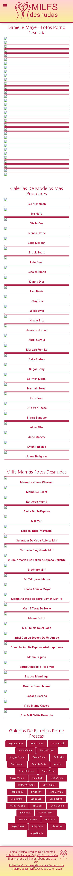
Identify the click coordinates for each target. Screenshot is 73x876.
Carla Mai (59, 757)
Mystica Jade (16, 743)
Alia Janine (16, 799)
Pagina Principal (18, 852)
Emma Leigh (57, 806)
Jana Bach (37, 778)
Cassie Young (17, 778)
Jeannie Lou (17, 792)
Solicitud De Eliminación (20, 855)
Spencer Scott (46, 813)
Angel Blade (36, 833)
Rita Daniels (37, 743)
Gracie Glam (39, 757)
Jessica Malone (17, 806)
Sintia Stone (57, 778)
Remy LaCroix (39, 764)
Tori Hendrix (17, 764)
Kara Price (25, 813)
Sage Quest (18, 826)
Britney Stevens (26, 785)
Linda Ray (36, 792)
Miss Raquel (49, 785)
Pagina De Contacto (41, 852)
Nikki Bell (37, 806)
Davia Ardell (57, 743)
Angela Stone (17, 757)
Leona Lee (36, 799)
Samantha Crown (28, 819)
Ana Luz (58, 764)
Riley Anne (37, 826)
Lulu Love (50, 819)
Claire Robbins (26, 771)
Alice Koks (56, 826)
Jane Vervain (56, 792)
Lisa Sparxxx (56, 799)
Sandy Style (48, 771)
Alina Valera (25, 750)
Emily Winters (47, 750)
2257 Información (47, 855)
